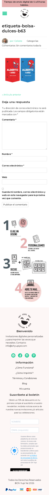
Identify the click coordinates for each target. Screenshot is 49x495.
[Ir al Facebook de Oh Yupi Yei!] (20, 355)
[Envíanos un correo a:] (13, 355)
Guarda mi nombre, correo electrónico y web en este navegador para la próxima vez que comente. (23, 195)
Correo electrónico (13, 165)
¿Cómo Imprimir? (24, 373)
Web (4, 177)
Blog (24, 383)
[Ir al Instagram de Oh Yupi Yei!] (27, 355)
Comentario (9, 119)
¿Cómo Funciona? (24, 368)
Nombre (7, 154)
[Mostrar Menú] (4, 13)
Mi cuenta (24, 389)
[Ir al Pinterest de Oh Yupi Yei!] (34, 355)
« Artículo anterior (11, 94)
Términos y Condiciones (24, 378)
